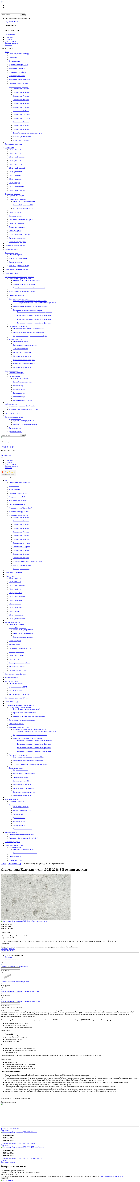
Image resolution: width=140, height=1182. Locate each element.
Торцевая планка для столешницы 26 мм (15, 982)
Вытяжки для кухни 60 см (22, 367)
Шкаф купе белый (15, 172)
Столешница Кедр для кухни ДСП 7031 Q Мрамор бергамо (21, 1158)
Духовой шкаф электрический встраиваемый (29, 288)
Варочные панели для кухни (19, 299)
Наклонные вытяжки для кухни (24, 363)
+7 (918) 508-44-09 (11, 22)
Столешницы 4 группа (21, 129)
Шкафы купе (9, 148)
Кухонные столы (15, 419)
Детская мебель (14, 376)
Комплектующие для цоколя (23, 208)
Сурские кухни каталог (17, 76)
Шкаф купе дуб (14, 183)
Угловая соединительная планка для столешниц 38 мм (20, 991)
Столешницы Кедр (11, 273)
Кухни (7, 52)
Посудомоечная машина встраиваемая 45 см (28, 332)
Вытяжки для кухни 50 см (22, 356)
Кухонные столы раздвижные (23, 421)
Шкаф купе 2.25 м (15, 164)
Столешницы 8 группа (21, 100)
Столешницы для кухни (13, 144)
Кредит (3, 950)
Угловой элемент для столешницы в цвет (27, 133)
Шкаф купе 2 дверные (16, 157)
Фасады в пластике (15, 262)
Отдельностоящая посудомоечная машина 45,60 (30, 336)
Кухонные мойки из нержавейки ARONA (23, 409)
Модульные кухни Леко (17, 72)
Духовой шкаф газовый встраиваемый (26, 280)
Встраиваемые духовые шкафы (20, 279)
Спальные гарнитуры (16, 373)
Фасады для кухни (11, 253)
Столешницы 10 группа (21, 114)
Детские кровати (19, 393)
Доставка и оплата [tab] (11, 959)
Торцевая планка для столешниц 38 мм (14, 966)
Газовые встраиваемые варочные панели (27, 310)
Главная (3, 864)
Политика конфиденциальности (112, 1176)
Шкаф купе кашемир (16, 186)
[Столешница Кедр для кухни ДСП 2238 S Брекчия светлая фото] (24, 921)
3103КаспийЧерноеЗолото (10, 1128)
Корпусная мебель (11, 371)
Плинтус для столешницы (22, 137)
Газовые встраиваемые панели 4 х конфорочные (34, 315)
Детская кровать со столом (22, 400)
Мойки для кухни (11, 404)
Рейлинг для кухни (15, 216)
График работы (11, 25)
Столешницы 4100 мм (21, 111)
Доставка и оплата (11, 43)
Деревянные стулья (15, 432)
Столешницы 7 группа (21, 96)
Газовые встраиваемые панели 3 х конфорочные (34, 319)
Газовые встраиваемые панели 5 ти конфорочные (34, 312)
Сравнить (4, 949)
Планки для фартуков (16, 223)
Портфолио (9, 39)
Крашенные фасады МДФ (18, 258)
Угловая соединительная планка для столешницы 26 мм (20, 1001)
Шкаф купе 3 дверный (17, 168)
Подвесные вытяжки (20, 341)
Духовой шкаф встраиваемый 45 (24, 284)
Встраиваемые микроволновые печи (22, 291)
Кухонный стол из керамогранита (25, 424)
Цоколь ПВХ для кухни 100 (23, 205)
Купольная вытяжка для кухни (24, 360)
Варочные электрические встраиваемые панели (30, 301)
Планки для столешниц (21, 140)
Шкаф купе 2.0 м (15, 160)
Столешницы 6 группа (21, 92)
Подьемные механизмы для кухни (21, 219)
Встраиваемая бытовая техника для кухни (19, 277)
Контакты (8, 45)
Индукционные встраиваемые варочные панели (30, 306)
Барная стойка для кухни (17, 238)
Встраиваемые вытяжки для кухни (25, 345)
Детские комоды (19, 397)
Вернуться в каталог (8, 1162)
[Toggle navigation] (1, 457)
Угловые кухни (14, 61)
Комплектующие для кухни (18, 87)
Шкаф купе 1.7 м (15, 153)
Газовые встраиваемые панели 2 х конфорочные (34, 323)
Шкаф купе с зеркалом (17, 190)
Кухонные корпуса (11, 249)
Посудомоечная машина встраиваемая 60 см (28, 328)
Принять (4, 1178)
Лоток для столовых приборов (19, 234)
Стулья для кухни (15, 428)
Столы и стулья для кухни (14, 417)
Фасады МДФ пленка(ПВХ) (19, 266)
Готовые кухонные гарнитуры (19, 54)
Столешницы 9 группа (21, 103)
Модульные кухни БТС (17, 68)
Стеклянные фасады (16, 255)
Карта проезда (10, 34)
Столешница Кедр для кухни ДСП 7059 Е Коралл (18, 1143)
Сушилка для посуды (16, 196)
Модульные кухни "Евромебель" (20, 79)
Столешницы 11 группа (21, 118)
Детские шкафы (18, 385)
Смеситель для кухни (12, 413)
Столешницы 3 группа (21, 125)
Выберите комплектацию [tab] (14, 955)
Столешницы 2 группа (21, 122)
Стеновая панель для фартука (15, 245)
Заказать (12, 949)
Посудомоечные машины (18, 326)
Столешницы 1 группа (21, 107)
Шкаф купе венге (15, 175)
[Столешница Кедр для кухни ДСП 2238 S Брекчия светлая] (36, 919)
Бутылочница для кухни (17, 242)
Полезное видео (10, 41)
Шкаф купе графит (15, 179)
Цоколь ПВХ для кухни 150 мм (24, 201)
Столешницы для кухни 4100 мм (16, 269)
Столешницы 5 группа (21, 89)
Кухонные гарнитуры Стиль (19, 83)
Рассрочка (10, 950)
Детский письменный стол (22, 382)
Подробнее (5, 1130)
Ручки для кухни (15, 212)
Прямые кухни (14, 57)
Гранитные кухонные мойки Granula (22, 406)
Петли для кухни (15, 231)
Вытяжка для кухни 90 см (22, 352)
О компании (9, 37)
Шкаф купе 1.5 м (15, 149)
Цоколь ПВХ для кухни (17, 199)
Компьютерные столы (20, 378)
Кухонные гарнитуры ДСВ (18, 65)
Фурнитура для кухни (12, 194)
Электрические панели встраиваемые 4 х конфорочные (36, 302)
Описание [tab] (8, 957)
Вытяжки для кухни (16, 339)
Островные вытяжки (20, 349)
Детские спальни (19, 389)
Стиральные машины (16, 295)
